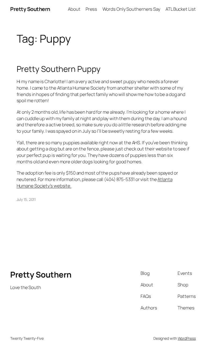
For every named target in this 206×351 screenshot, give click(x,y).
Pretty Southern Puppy (59, 68)
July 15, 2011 (26, 199)
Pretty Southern (30, 9)
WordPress (187, 338)
